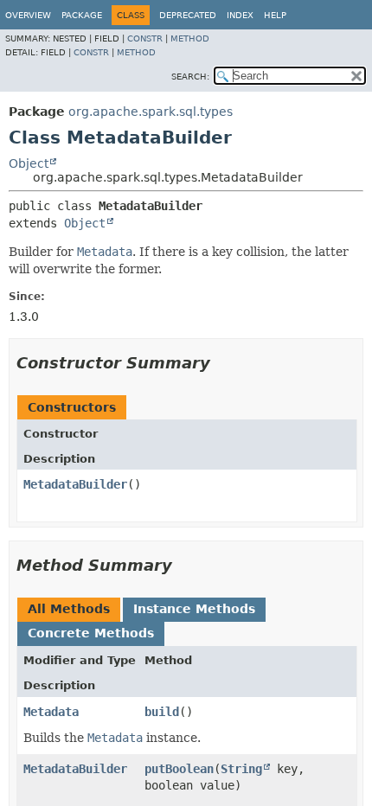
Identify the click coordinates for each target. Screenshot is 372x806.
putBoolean (179, 769)
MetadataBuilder (75, 484)
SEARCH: (190, 76)
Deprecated (187, 15)
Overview (28, 15)
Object (28, 163)
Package (81, 15)
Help (275, 15)
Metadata (51, 712)
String (241, 769)
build (161, 712)
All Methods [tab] (69, 609)
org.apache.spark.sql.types (150, 111)
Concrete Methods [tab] (91, 633)
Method (189, 38)
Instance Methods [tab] (194, 609)
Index (240, 15)
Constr (145, 38)
